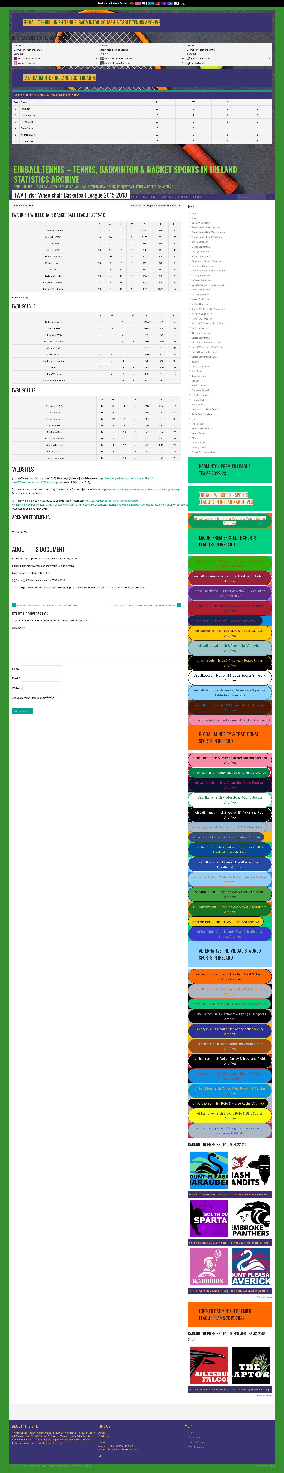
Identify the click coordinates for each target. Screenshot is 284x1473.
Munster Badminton (202, 318)
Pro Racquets (182, 197)
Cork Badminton (200, 328)
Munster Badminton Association (208, 323)
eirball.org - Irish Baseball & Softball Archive (225, 621)
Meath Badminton (201, 299)
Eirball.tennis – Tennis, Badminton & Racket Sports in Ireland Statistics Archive (125, 174)
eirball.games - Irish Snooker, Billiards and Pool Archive (229, 814)
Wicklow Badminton (202, 313)
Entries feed (194, 1437)
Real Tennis (198, 371)
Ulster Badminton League (205, 356)
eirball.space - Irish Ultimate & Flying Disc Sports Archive (230, 1016)
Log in (191, 1432)
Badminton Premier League (205, 227)
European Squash (201, 390)
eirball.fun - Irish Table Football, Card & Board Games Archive (230, 976)
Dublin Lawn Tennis (202, 366)
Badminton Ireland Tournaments (208, 232)
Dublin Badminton (201, 289)
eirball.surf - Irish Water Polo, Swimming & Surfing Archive (230, 879)
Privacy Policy (199, 447)
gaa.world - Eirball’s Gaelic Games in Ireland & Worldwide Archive (230, 563)
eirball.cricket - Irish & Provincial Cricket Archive (229, 720)
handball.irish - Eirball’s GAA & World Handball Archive (230, 894)
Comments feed (196, 1442)
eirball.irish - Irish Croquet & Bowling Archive (226, 837)
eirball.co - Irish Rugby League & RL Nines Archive (229, 772)
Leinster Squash (200, 395)
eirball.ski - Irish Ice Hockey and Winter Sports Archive (230, 608)
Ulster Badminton (201, 337)
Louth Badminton (200, 294)
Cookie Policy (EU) (201, 442)
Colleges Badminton (202, 251)
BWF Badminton (200, 241)
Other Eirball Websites (203, 452)
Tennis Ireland (199, 375)
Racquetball (198, 399)
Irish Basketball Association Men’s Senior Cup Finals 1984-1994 (145, 605)
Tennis (144, 197)
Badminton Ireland (201, 222)
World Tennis (198, 433)
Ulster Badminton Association (207, 342)
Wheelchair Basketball (168, 205)
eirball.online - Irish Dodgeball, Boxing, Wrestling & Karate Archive (230, 1075)
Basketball (136, 205)
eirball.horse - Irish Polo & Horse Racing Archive (228, 1103)
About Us (197, 197)
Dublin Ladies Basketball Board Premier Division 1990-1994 (45, 605)
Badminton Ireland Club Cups (207, 237)
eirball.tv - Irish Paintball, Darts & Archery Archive (229, 1004)
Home (195, 213)
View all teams (264, 1296)
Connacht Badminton (202, 265)
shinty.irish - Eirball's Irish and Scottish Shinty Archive (229, 1031)
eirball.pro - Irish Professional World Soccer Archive (229, 799)
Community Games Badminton (207, 261)
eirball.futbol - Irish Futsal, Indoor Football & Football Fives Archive (230, 849)
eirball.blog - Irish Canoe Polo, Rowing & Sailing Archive (230, 1090)
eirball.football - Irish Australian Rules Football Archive (230, 784)
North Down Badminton (204, 352)
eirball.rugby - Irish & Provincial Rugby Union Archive (230, 662)
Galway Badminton (201, 275)
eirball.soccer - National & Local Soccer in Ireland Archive (229, 677)
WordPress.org (196, 1447)
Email (16, 678)
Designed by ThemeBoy (264, 1466)
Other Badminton (201, 246)
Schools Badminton (201, 256)
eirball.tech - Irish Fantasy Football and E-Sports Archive (229, 991)
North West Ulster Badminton (207, 347)
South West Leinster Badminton (208, 309)
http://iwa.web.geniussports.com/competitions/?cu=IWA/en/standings (140, 489)
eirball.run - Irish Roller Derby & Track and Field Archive (230, 1061)
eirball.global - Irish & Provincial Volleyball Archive (229, 647)
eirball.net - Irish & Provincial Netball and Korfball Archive (230, 760)
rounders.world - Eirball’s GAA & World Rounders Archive (229, 909)
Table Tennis (167, 197)
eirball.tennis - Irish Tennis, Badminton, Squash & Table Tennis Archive (230, 692)
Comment (18, 627)
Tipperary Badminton (202, 333)
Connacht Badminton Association (209, 270)
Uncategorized (149, 205)
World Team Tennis (202, 428)
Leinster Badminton (202, 280)
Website (17, 687)
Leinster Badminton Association (208, 284)
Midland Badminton (201, 304)
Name (16, 668)
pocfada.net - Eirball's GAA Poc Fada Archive (226, 922)
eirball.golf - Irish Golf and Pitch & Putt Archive (227, 827)
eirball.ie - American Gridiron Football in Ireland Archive (229, 578)
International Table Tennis (205, 409)
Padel (194, 418)
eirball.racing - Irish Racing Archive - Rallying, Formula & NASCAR (230, 1130)
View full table (264, 147)
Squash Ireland (199, 385)
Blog (194, 217)
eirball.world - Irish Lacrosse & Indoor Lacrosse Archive (229, 633)
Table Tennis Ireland (202, 414)
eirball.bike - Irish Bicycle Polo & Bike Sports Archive (230, 1115)
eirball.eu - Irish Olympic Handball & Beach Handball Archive (229, 864)
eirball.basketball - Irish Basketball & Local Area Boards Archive (230, 593)
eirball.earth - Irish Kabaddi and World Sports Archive (229, 1046)
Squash (153, 197)
